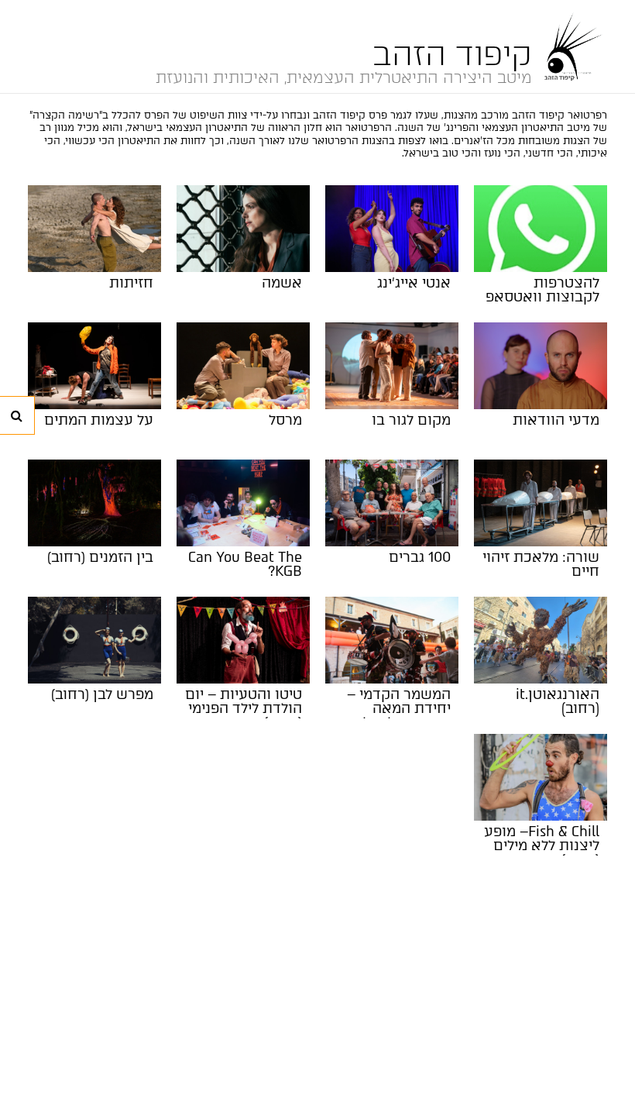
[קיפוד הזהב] (569, 46)
